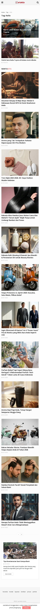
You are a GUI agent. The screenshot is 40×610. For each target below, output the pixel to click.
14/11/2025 (5, 183)
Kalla (11, 12)
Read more (9, 574)
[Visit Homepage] (19, 2)
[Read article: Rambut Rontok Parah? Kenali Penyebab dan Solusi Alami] (20, 469)
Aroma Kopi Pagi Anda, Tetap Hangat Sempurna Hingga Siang (16, 411)
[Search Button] (38, 2)
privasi (29, 592)
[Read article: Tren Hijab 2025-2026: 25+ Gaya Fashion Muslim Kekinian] (20, 162)
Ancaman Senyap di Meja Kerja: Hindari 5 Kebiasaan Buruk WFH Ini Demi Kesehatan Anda (18, 103)
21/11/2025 (5, 108)
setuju (26, 608)
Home (3, 12)
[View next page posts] (21, 534)
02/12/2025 (5, 145)
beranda (5, 592)
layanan (17, 592)
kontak (11, 592)
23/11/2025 (5, 260)
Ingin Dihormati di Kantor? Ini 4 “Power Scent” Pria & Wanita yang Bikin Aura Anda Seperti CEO (20, 332)
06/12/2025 (5, 415)
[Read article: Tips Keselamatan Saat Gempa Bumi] (20, 550)
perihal (35, 592)
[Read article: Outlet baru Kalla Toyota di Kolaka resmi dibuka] (20, 49)
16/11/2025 (5, 527)
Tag (7, 12)
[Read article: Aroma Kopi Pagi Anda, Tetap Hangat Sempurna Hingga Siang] (20, 394)
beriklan (23, 592)
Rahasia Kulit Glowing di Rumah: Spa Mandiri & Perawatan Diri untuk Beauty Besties (19, 256)
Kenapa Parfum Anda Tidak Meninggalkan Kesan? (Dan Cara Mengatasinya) (18, 523)
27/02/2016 (5, 62)
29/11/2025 (5, 222)
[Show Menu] (2, 2)
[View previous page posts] (18, 534)
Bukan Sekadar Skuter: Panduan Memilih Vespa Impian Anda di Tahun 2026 (17, 448)
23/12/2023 (7, 564)
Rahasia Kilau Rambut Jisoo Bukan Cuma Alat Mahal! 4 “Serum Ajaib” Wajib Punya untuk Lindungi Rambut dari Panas (19, 217)
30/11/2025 (5, 297)
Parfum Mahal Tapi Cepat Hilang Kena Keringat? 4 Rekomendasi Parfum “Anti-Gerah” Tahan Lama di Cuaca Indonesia (17, 372)
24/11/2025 (5, 490)
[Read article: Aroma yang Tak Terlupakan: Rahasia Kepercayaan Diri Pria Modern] (20, 125)
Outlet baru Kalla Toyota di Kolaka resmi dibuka (18, 60)
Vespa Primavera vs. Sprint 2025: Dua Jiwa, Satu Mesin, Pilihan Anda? (18, 294)
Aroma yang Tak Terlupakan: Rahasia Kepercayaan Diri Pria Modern (16, 141)
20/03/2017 (7, 34)
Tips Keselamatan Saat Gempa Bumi (16, 561)
